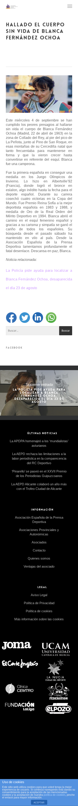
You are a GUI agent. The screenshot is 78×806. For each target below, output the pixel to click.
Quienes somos (39, 558)
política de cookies (54, 794)
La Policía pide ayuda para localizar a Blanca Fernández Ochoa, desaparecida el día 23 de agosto (39, 279)
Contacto (39, 550)
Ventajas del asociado (39, 566)
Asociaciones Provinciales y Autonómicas (39, 532)
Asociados (39, 542)
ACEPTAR (39, 802)
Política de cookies (39, 611)
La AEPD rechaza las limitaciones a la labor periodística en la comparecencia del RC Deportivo (39, 458)
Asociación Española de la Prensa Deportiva (39, 520)
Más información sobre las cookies (39, 619)
